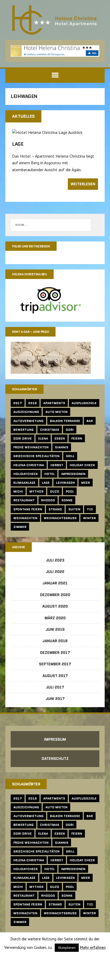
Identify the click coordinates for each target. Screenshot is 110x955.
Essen (59, 438)
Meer (85, 482)
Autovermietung (28, 421)
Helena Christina (28, 465)
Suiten (74, 509)
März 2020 (55, 618)
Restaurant (24, 500)
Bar (90, 421)
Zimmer (19, 526)
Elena (43, 438)
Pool (70, 491)
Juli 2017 (55, 687)
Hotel (49, 474)
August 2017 (55, 675)
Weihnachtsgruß (60, 518)
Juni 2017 (55, 698)
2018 (32, 403)
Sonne (67, 500)
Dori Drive (22, 438)
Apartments (54, 403)
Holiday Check (82, 465)
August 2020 (55, 606)
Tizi (90, 509)
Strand (55, 509)
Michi (18, 491)
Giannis (61, 447)
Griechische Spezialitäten (36, 456)
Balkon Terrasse (65, 421)
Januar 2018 (55, 641)
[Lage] (47, 132)
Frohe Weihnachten (31, 447)
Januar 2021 (55, 583)
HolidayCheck (25, 474)
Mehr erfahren (93, 947)
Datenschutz (55, 758)
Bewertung (23, 429)
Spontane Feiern (27, 509)
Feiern (76, 438)
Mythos (36, 491)
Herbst (56, 465)
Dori (70, 429)
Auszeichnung (26, 411)
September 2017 (55, 664)
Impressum (55, 739)
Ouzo (54, 491)
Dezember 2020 (55, 594)
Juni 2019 (55, 629)
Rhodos (48, 500)
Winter (89, 518)
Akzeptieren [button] (67, 947)
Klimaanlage (24, 482)
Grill (70, 456)
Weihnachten (25, 518)
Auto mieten (56, 411)
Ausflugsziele (84, 403)
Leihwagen (65, 482)
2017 (17, 403)
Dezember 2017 (55, 652)
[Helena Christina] (55, 20)
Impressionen (73, 474)
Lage (17, 144)
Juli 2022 (55, 571)
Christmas (49, 429)
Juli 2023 (55, 560)
